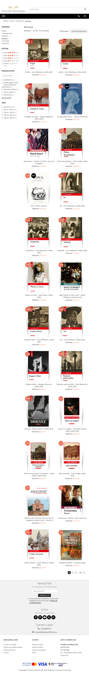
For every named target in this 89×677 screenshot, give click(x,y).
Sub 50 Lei (7, 107)
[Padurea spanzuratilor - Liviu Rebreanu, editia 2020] (72, 366)
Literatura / (20, 21)
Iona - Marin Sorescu (39, 206)
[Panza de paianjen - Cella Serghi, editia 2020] (72, 143)
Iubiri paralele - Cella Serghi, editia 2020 (72, 474)
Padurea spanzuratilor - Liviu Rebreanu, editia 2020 (72, 385)
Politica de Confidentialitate (12, 647)
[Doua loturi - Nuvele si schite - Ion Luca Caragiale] (38, 143)
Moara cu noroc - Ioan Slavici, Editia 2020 (39, 296)
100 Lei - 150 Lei (9, 112)
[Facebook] (36, 617)
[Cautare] (85, 9)
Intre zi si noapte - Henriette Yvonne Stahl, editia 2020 (72, 430)
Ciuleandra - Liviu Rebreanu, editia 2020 (38, 251)
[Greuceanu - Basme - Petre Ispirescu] (72, 500)
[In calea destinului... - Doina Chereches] (72, 98)
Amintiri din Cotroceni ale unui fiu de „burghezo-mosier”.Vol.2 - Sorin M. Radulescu (39, 519)
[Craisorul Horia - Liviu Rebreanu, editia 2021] (38, 321)
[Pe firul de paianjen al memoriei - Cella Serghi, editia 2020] (38, 455)
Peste (6, 53)
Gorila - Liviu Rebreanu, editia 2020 (72, 72)
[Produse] (4, 16)
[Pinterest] (40, 617)
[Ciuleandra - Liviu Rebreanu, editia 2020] (38, 232)
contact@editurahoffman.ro (46, 632)
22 (80, 572)
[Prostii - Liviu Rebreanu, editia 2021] (38, 54)
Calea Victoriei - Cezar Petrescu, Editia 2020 (39, 564)
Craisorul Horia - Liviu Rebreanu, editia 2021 (39, 341)
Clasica (4, 31)
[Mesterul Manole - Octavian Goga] (72, 544)
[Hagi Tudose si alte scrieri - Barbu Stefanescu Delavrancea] (72, 277)
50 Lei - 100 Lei (9, 110)
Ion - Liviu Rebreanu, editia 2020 (72, 340)
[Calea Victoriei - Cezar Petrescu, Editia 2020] (38, 544)
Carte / (13, 21)
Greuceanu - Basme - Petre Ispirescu (72, 518)
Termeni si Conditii (9, 644)
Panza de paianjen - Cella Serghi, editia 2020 (72, 162)
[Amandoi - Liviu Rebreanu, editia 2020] (72, 232)
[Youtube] (45, 617)
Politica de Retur (37, 647)
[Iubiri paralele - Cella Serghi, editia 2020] (72, 455)
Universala (5, 41)
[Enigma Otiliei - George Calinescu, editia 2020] (38, 366)
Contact (6, 653)
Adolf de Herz (8, 80)
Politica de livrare (9, 650)
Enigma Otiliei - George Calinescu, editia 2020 (39, 385)
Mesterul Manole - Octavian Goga (72, 563)
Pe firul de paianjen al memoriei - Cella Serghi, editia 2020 (39, 474)
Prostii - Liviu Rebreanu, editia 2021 (39, 72)
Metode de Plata (37, 644)
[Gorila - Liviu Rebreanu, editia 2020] (72, 54)
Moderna (5, 36)
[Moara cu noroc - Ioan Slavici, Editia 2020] (38, 277)
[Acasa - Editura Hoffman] (13, 9)
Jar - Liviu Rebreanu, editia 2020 (72, 206)
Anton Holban (9, 92)
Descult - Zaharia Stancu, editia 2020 (39, 429)
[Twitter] (49, 617)
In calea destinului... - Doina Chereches (72, 117)
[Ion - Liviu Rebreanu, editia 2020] (72, 321)
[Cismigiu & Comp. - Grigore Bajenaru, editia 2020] (38, 98)
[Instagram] (53, 617)
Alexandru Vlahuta (10, 89)
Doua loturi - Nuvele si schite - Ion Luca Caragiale (39, 162)
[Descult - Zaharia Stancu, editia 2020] (38, 411)
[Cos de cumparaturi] (84, 16)
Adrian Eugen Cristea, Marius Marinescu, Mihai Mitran (10, 85)
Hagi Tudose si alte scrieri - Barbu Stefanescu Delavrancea (72, 296)
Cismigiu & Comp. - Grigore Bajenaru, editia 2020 (39, 118)
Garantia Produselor (39, 650)
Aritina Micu (8, 95)
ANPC (34, 653)
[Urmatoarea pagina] (84, 572)
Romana (5, 38)
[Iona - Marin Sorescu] (38, 188)
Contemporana (7, 33)
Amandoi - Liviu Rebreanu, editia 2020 (72, 250)
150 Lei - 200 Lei (9, 115)
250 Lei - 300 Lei (9, 118)
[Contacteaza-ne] (79, 16)
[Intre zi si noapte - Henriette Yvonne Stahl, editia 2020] (72, 411)
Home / (6, 21)
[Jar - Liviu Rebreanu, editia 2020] (72, 188)
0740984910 (45, 629)
